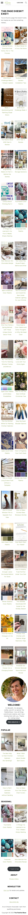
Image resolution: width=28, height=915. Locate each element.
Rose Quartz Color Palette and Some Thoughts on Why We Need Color (21, 329)
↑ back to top (14, 869)
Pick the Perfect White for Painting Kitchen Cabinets (7, 423)
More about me (13, 722)
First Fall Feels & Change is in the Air (7, 636)
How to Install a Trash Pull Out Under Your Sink (20, 572)
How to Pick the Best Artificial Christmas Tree (20, 394)
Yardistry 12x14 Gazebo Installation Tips (20, 80)
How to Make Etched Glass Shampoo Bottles (21, 512)
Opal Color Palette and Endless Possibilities (7, 394)
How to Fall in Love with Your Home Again (21, 362)
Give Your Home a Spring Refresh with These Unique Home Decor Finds (7, 329)
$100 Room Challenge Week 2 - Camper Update (7, 80)
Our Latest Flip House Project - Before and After (20, 263)
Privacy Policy (14, 879)
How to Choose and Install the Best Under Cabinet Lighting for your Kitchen (20, 295)
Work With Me (14, 902)
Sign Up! (6, 890)
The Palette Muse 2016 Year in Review (7, 142)
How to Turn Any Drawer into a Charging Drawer (7, 668)
